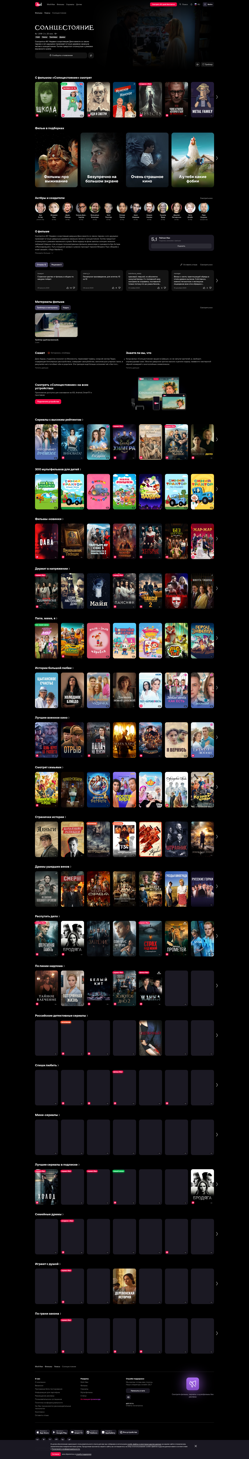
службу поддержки (83, 1454)
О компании (40, 1382)
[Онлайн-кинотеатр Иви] (39, 4)
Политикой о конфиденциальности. (66, 1449)
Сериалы (84, 1389)
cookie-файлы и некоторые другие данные (144, 1444)
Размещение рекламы (44, 1396)
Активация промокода (90, 1399)
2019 (40, 34)
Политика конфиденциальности (49, 1403)
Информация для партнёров (47, 1392)
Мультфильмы (87, 1392)
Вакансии (39, 1386)
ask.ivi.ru (130, 1403)
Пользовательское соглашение (48, 1399)
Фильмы (84, 1386)
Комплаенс (40, 1412)
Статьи (83, 1396)
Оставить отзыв (42, 1415)
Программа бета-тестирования (48, 1389)
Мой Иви (84, 1382)
